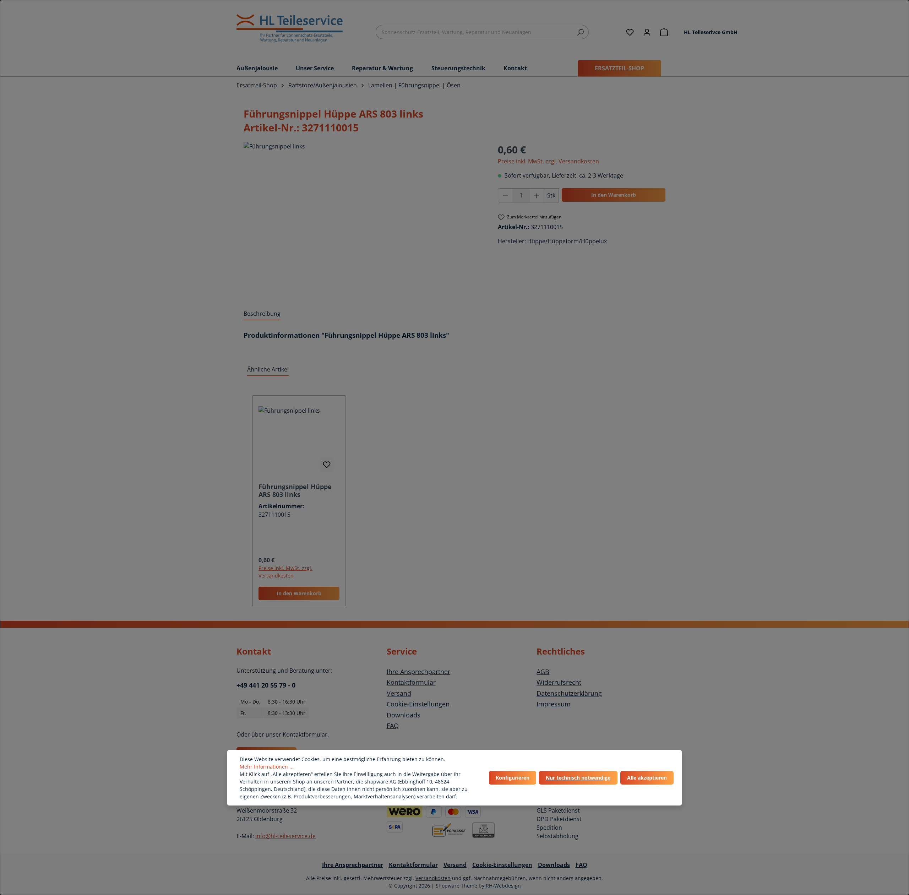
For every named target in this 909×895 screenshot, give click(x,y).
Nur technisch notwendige (578, 777)
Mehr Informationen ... (267, 766)
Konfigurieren (512, 777)
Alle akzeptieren (647, 777)
